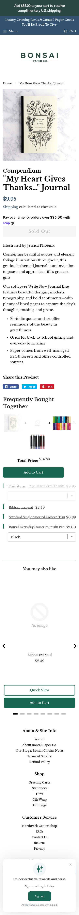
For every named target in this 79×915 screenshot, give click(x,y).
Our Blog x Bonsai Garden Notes (39, 750)
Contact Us (39, 837)
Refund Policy (39, 762)
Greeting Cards (39, 782)
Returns (39, 843)
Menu (13, 31)
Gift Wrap (39, 799)
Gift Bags (39, 805)
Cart (72, 31)
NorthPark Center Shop (39, 826)
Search (39, 739)
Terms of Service (39, 756)
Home (7, 83)
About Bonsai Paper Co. (39, 745)
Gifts (39, 794)
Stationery (39, 788)
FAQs (39, 831)
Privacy (39, 848)
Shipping (10, 207)
